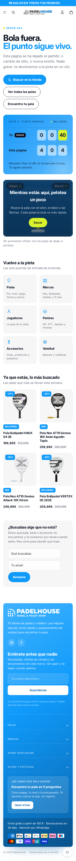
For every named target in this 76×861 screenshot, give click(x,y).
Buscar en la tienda (27, 80)
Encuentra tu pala (21, 104)
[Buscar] (13, 12)
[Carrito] (71, 12)
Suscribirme (38, 690)
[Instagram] (11, 643)
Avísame (19, 577)
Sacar (38, 222)
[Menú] (4, 12)
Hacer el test (22, 805)
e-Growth (53, 852)
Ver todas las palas (22, 92)
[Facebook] (21, 643)
